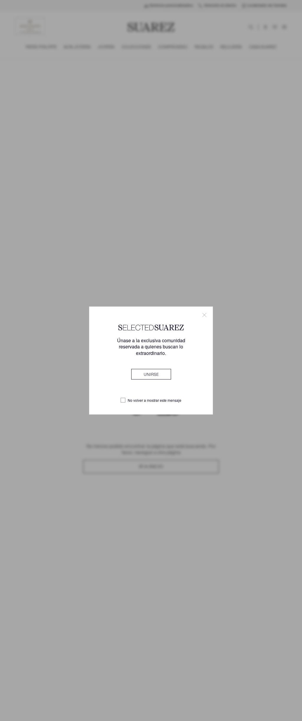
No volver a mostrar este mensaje (154, 400)
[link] (151, 374)
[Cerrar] (204, 315)
